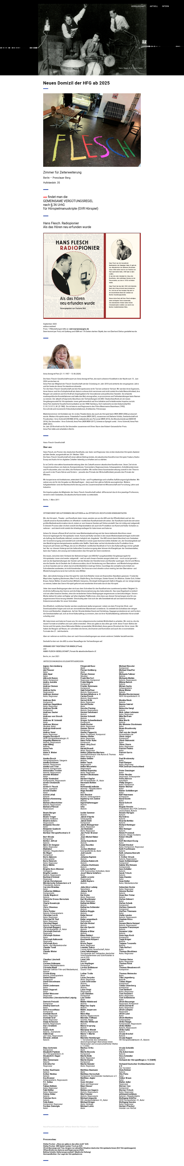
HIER (45, 197)
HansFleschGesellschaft (53, 1127)
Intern (165, 6)
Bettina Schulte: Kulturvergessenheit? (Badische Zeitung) (67, 1152)
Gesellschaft (138, 6)
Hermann (47, 1154)
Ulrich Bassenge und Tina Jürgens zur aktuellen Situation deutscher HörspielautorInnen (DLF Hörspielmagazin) (89, 1148)
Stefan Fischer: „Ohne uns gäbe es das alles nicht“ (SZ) (65, 1144)
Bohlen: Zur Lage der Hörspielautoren (66, 1154)
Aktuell (154, 6)
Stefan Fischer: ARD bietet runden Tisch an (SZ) (62, 1146)
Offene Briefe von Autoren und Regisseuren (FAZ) (63, 1150)
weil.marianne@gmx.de (79, 329)
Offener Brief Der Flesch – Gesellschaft (82, 1127)
